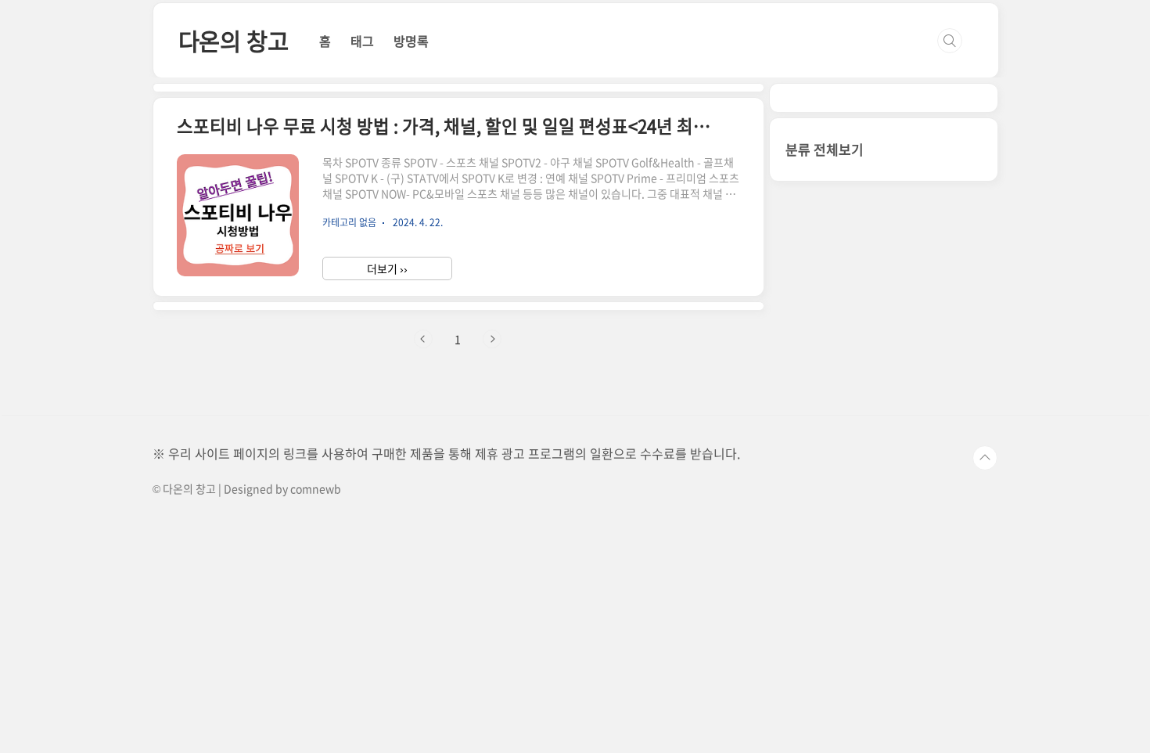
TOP (984, 457)
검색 (949, 40)
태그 (362, 40)
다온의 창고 (233, 40)
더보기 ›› (387, 268)
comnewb (315, 488)
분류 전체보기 (824, 149)
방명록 (411, 40)
